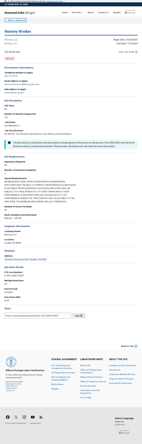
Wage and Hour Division (91, 377)
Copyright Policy (35, 423)
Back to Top (127, 346)
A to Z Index (85, 397)
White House (57, 384)
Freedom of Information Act (122, 365)
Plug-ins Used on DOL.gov (121, 378)
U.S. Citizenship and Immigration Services (61, 366)
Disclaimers (114, 369)
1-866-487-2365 (11, 388)
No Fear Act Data (88, 385)
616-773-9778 (10, 76)
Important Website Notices (122, 374)
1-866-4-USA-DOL (12, 386)
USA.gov (55, 388)
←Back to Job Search (16, 20)
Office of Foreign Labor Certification (91, 371)
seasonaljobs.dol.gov (14, 92)
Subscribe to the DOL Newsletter (90, 391)
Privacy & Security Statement (16, 423)
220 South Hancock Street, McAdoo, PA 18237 (25, 259)
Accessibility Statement (120, 383)
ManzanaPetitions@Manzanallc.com (22, 84)
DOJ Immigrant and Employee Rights (60, 378)
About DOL (85, 365)
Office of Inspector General (93, 381)
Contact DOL (10, 390)
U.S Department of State (63, 372)
